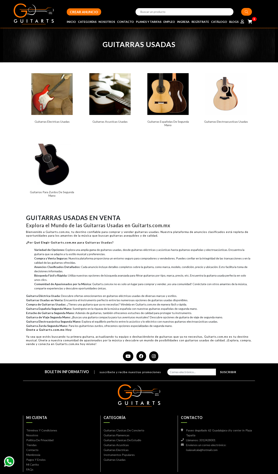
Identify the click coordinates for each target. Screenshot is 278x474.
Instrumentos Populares (119, 454)
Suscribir (228, 372)
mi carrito (32, 464)
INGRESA (183, 21)
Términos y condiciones (41, 430)
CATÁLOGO (219, 21)
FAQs (29, 469)
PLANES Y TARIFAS (148, 21)
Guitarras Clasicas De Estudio (122, 440)
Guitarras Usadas (115, 459)
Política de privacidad (40, 440)
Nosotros (32, 435)
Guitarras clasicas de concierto (124, 430)
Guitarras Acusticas (116, 445)
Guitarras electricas (116, 450)
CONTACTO (125, 21)
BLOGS (234, 21)
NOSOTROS (107, 21)
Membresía (33, 454)
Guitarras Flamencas (116, 435)
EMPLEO (169, 21)
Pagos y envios (36, 459)
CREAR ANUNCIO (84, 12)
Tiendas (31, 445)
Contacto (32, 450)
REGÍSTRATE (200, 21)
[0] (250, 22)
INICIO (71, 21)
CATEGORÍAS (87, 21)
